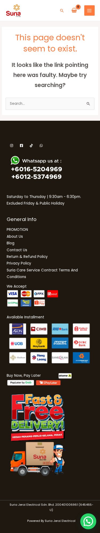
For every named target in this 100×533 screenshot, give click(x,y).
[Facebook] (21, 145)
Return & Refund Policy (27, 256)
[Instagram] (12, 145)
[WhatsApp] (41, 145)
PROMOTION (17, 229)
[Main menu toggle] (89, 10)
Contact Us (17, 250)
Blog (10, 243)
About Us (15, 236)
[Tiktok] (31, 145)
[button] (61, 10)
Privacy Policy (19, 263)
